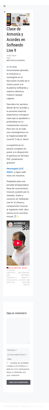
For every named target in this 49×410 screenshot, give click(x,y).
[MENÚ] (4, 4)
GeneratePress (38, 406)
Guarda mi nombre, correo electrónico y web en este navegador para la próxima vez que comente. (18, 369)
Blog (24, 268)
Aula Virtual (14, 268)
